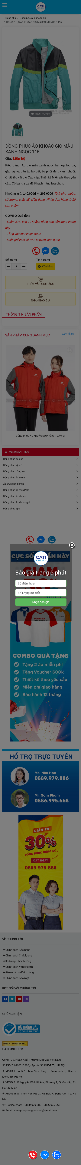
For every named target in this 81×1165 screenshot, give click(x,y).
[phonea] (33, 1159)
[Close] (72, 545)
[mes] (45, 1159)
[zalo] (56, 1159)
